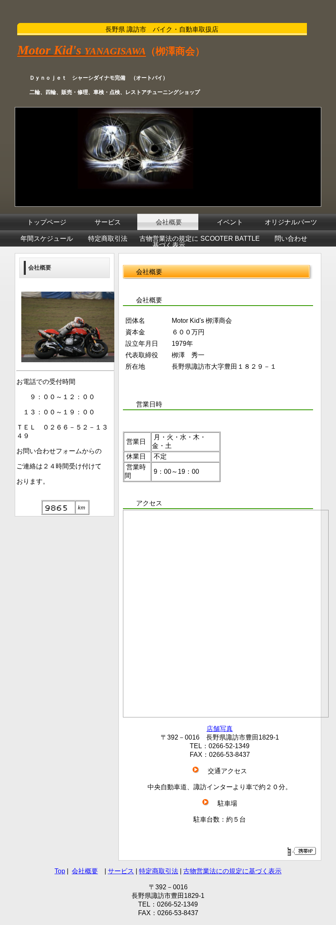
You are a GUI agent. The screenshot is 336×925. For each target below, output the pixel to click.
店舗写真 (220, 728)
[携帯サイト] (301, 851)
